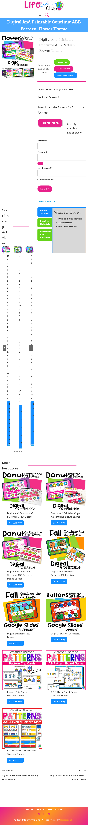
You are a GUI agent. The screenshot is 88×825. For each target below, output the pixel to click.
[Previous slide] (4, 348)
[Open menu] (40, 15)
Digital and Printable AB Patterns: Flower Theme (68, 775)
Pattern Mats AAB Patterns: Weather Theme (22, 752)
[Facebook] (39, 814)
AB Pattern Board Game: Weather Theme (64, 694)
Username (42, 140)
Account (29, 810)
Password (42, 152)
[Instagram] (49, 814)
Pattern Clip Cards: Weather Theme (17, 694)
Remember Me (46, 179)
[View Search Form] (46, 14)
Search (40, 810)
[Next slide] (32, 51)
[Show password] (40, 163)
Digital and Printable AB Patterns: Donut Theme (20, 515)
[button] (7, 73)
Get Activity (10, 424)
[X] (44, 814)
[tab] (14, 451)
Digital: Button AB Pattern (65, 633)
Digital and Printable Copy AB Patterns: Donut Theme (65, 515)
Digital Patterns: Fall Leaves (18, 635)
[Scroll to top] (82, 816)
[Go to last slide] (4, 51)
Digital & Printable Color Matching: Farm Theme (20, 775)
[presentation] (6, 250)
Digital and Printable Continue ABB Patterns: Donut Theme (20, 575)
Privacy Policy (55, 810)
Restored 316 (67, 820)
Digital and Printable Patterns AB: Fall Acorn (63, 573)
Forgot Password (46, 201)
